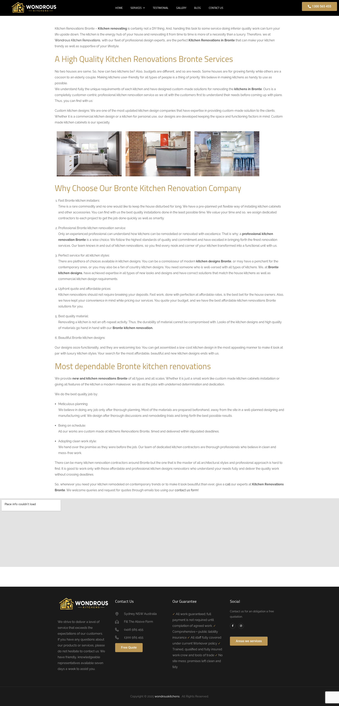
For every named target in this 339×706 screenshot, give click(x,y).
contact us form (186, 490)
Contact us (216, 8)
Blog (197, 8)
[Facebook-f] (233, 626)
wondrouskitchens (167, 696)
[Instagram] (241, 626)
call (227, 484)
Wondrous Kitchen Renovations (77, 40)
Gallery (181, 8)
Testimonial (160, 8)
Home (119, 8)
